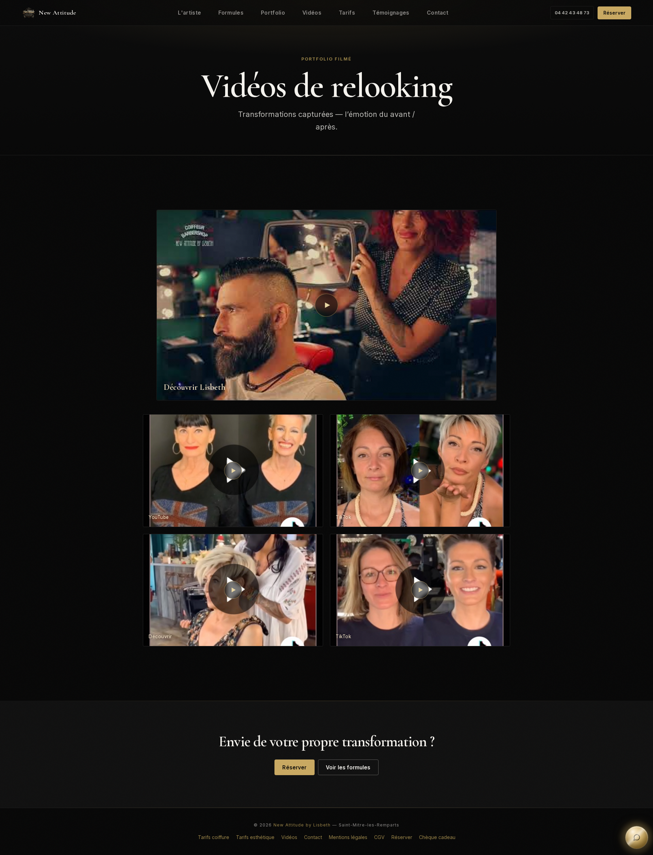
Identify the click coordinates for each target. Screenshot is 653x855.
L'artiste (189, 13)
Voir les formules (348, 767)
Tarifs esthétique (255, 837)
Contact (437, 13)
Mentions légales (348, 837)
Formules (231, 13)
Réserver (614, 13)
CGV (379, 837)
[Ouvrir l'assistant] (637, 839)
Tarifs (347, 13)
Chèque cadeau (437, 837)
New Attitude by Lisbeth (302, 824)
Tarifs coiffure (213, 837)
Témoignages (390, 13)
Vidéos (311, 13)
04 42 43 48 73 (572, 12)
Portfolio (273, 13)
